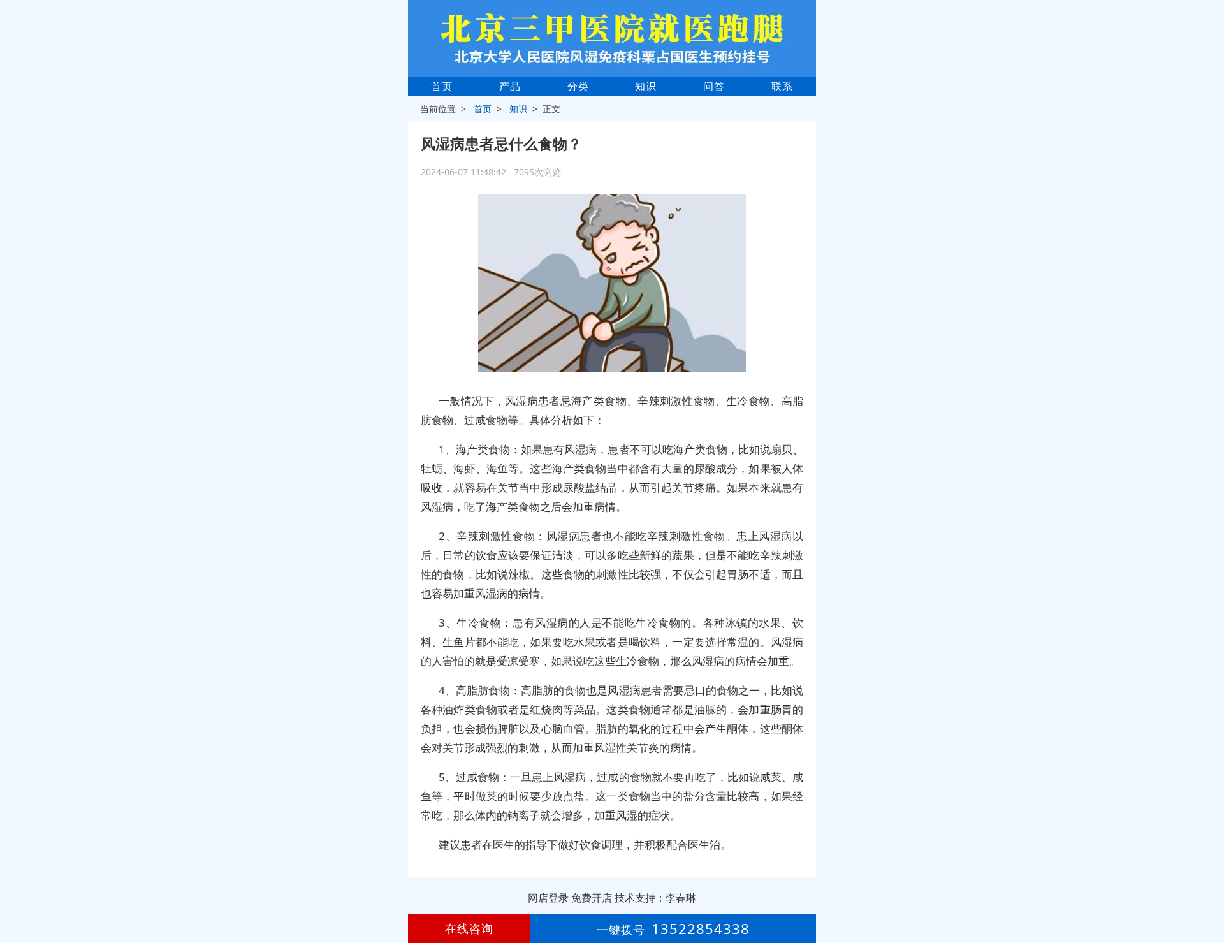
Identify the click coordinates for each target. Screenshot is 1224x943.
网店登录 (548, 898)
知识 (646, 86)
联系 (782, 86)
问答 (714, 86)
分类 (578, 86)
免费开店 (591, 898)
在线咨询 (469, 928)
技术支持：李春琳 (655, 898)
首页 (442, 86)
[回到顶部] (1207, 894)
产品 (510, 86)
